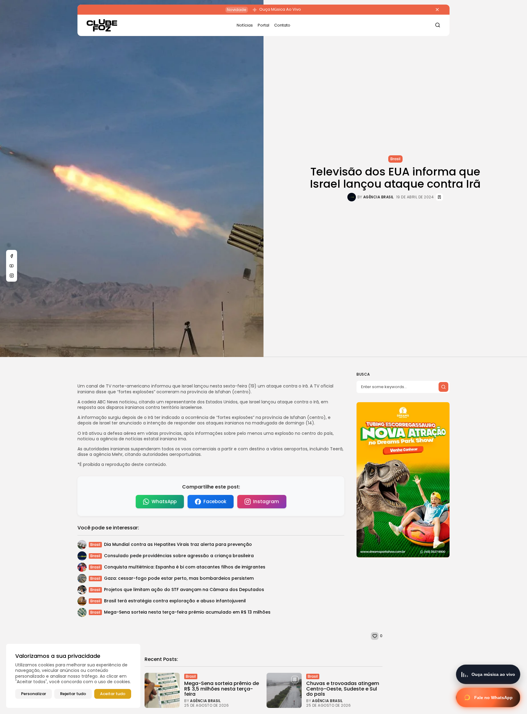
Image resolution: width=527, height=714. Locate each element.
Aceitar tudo (112, 694)
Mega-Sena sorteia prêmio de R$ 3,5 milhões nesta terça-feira (221, 689)
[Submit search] (443, 387)
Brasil (395, 158)
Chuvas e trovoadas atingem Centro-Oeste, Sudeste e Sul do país (342, 689)
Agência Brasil (378, 197)
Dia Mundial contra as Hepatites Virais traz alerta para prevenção (178, 544)
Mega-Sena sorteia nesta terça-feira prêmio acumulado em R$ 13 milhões (187, 612)
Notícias (245, 25)
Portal (263, 25)
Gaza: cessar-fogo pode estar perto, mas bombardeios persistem (179, 578)
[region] (73, 676)
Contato (282, 25)
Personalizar (33, 694)
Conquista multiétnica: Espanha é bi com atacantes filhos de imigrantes (184, 567)
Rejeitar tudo (73, 694)
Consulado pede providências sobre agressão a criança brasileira (179, 556)
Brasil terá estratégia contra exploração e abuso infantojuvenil (175, 601)
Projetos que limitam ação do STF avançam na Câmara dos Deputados (184, 589)
